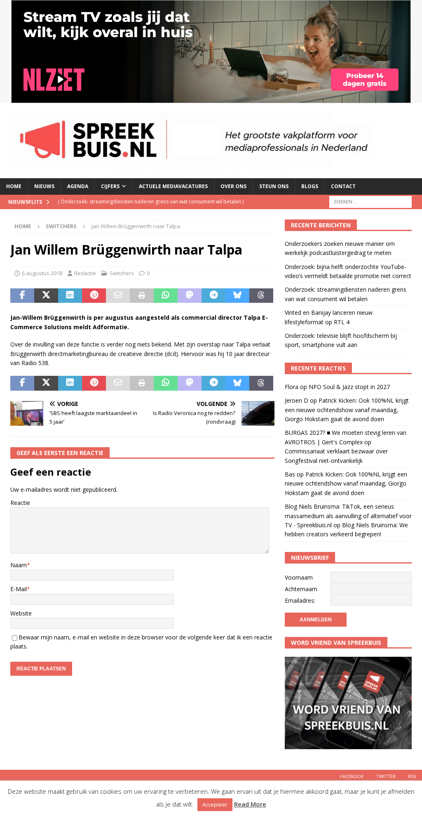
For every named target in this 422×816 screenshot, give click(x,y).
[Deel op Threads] (261, 295)
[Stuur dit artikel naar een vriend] (118, 295)
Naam (18, 565)
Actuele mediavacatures (173, 186)
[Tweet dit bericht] (46, 295)
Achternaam (301, 589)
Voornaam (299, 577)
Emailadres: (300, 600)
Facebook (352, 776)
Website (21, 613)
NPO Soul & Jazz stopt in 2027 (349, 387)
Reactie (20, 503)
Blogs (309, 186)
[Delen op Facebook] (22, 295)
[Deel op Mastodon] (190, 295)
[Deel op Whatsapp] (166, 295)
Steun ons (273, 186)
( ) (151, 201)
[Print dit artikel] (142, 295)
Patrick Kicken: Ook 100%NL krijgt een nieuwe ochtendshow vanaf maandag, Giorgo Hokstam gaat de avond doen (347, 409)
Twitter (386, 776)
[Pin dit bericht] (94, 295)
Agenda (77, 186)
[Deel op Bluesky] (237, 295)
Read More (250, 804)
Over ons (233, 186)
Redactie (85, 273)
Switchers (122, 273)
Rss (412, 776)
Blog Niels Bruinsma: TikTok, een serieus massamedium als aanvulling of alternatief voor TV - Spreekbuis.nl (348, 515)
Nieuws (44, 186)
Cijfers (110, 186)
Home (13, 186)
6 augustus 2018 (42, 273)
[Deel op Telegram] (213, 295)
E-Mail (18, 589)
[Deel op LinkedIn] (70, 295)
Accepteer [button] (214, 804)
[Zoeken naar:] (370, 201)
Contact (343, 186)
